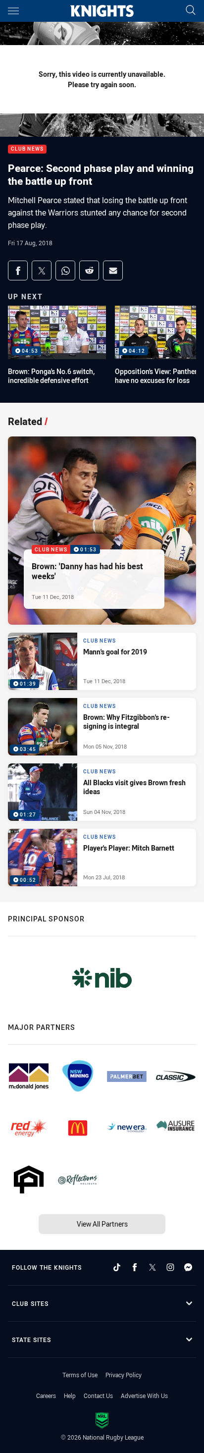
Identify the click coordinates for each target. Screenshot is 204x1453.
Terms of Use (80, 1375)
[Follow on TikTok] (117, 1267)
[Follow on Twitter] (152, 1267)
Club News (27, 149)
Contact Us (98, 1395)
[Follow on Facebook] (135, 1267)
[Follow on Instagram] (170, 1267)
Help (70, 1395)
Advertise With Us (144, 1395)
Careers (46, 1395)
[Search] (190, 10)
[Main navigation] (13, 10)
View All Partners (102, 1224)
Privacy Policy (123, 1375)
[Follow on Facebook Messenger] (188, 1267)
